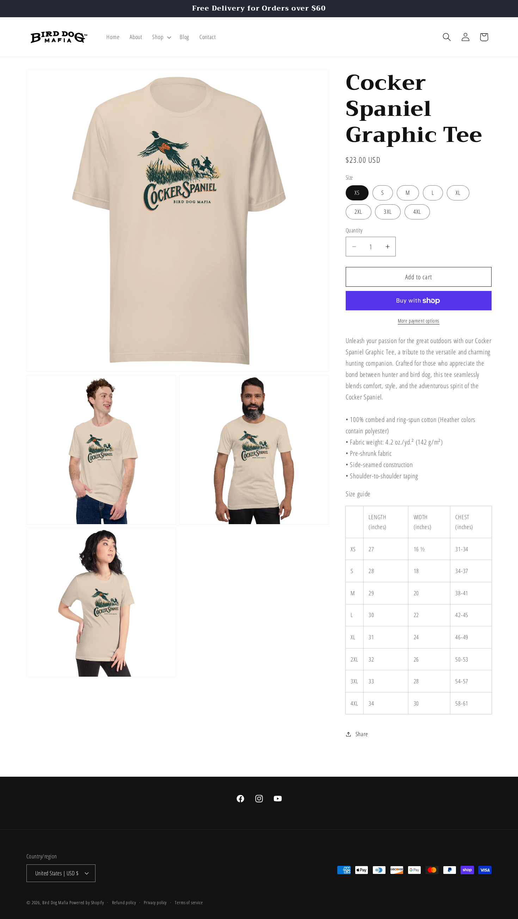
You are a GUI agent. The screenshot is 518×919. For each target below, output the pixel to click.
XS (357, 192)
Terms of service (189, 902)
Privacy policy (155, 902)
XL (458, 192)
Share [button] (362, 734)
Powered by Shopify (86, 902)
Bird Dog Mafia (55, 902)
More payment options (418, 320)
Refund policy (124, 902)
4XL (417, 211)
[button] (161, 37)
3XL (388, 211)
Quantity (354, 230)
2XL (358, 211)
